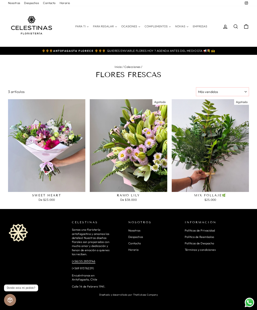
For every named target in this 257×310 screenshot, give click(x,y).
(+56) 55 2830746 (83, 261)
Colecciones (132, 67)
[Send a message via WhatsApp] (249, 302)
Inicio (118, 67)
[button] (10, 300)
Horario (65, 3)
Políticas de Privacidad (200, 230)
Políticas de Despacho (199, 243)
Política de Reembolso (199, 237)
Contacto (49, 3)
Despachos (31, 3)
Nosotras (14, 3)
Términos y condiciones (200, 250)
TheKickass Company (145, 294)
